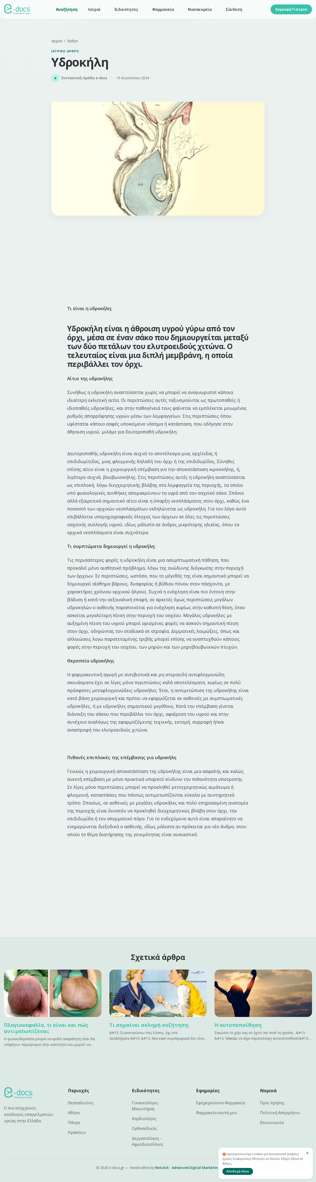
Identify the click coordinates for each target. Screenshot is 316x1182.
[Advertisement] (158, 262)
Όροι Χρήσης (272, 1103)
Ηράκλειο (77, 1132)
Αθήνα (73, 1112)
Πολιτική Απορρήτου (280, 1112)
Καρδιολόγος (144, 1118)
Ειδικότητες (126, 9)
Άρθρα (72, 40)
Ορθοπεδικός (144, 1128)
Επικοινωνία (272, 1122)
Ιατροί (94, 9)
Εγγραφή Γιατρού (291, 9)
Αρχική (56, 40)
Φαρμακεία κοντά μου (216, 1112)
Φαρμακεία (163, 9)
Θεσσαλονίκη (80, 1103)
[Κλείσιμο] (307, 1153)
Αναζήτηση (66, 9)
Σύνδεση (234, 9)
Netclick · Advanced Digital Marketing (187, 1167)
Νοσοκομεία (200, 9)
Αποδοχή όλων (237, 1171)
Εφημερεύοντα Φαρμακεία (220, 1103)
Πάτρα (74, 1122)
